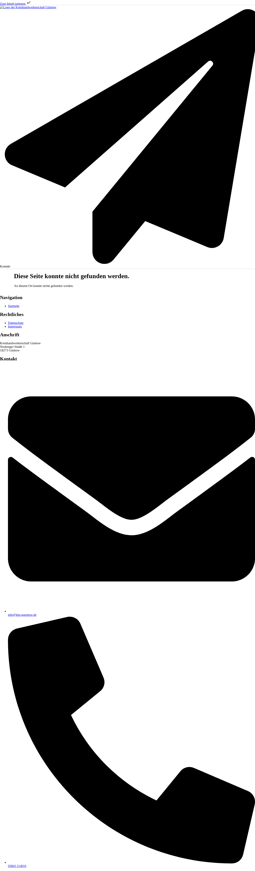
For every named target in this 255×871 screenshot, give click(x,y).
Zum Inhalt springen (13, 3)
